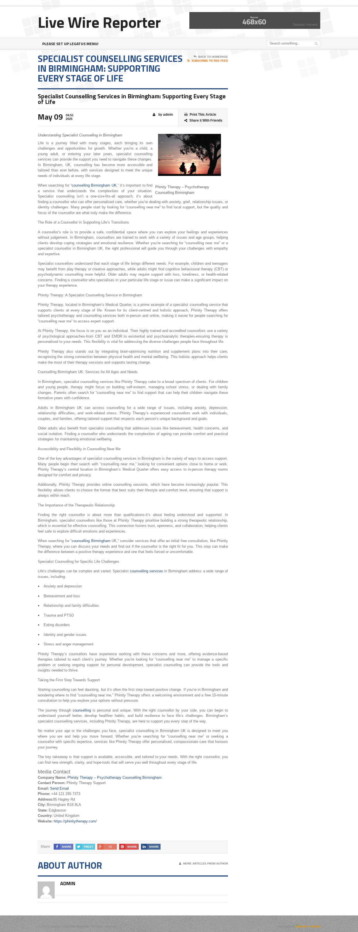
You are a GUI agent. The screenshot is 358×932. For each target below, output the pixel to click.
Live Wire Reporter (99, 22)
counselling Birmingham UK (94, 185)
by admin (165, 115)
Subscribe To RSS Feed (210, 60)
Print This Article (203, 115)
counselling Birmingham (91, 541)
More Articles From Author (205, 863)
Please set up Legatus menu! (70, 44)
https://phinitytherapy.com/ (75, 821)
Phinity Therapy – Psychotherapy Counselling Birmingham (114, 777)
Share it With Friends (205, 120)
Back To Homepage (213, 56)
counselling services (146, 571)
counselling (82, 710)
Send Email (59, 788)
